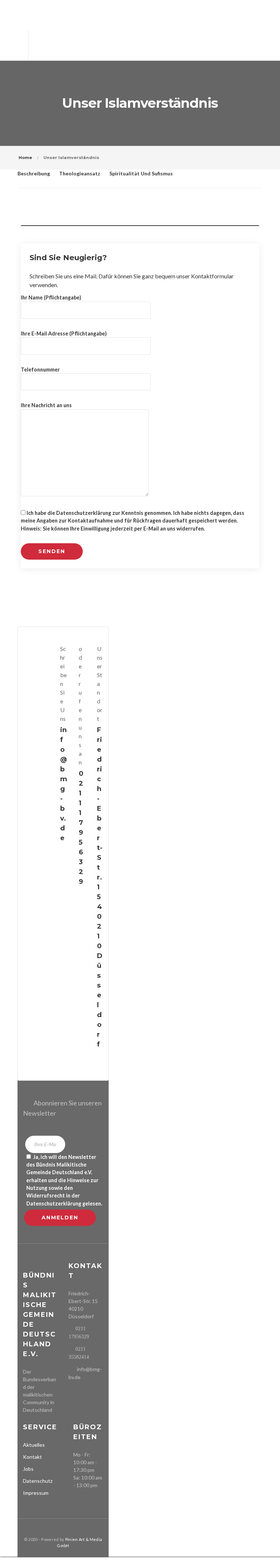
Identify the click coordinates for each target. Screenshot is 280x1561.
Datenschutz (37, 1481)
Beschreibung (34, 173)
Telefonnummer (40, 369)
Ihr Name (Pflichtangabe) (51, 297)
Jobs (28, 1469)
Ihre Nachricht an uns (46, 405)
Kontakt (32, 1457)
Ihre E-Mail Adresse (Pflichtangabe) (64, 333)
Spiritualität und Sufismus (141, 173)
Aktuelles (34, 1445)
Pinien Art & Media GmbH (79, 1542)
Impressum (35, 1493)
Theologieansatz (79, 173)
